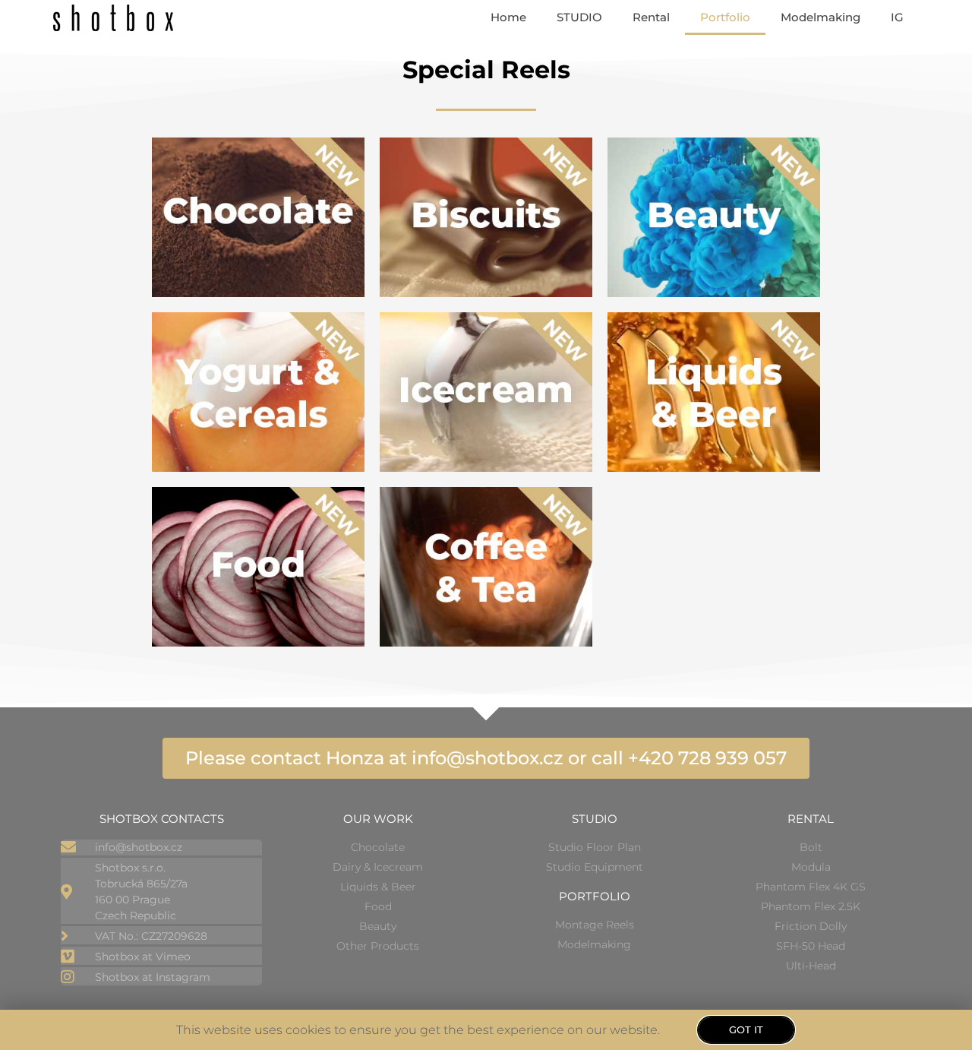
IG (897, 17)
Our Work (378, 818)
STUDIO (579, 17)
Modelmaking (820, 17)
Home (508, 17)
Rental (651, 17)
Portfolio (725, 17)
